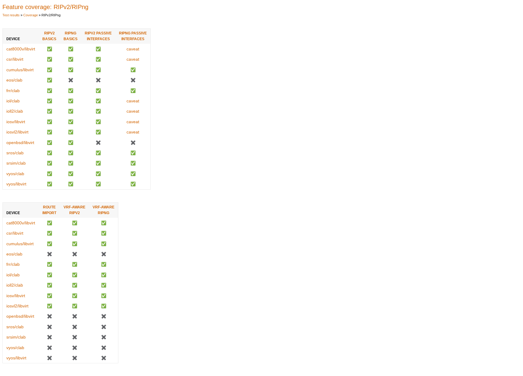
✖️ (70, 80)
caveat (133, 49)
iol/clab (13, 100)
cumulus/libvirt (20, 69)
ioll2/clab (14, 111)
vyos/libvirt (16, 184)
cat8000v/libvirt (20, 49)
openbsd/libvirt (20, 142)
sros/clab (15, 152)
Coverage (30, 15)
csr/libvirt (14, 59)
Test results (11, 15)
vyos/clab (15, 173)
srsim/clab (16, 163)
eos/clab (14, 80)
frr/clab (13, 90)
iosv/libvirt (15, 121)
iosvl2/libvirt (17, 132)
